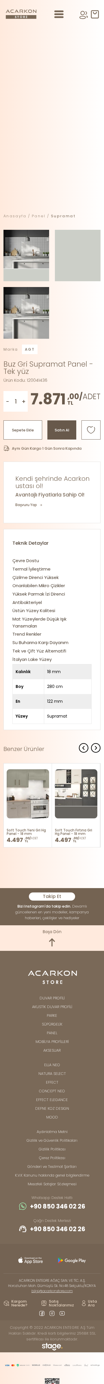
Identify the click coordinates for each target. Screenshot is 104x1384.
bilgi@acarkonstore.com (52, 1290)
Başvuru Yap (26, 504)
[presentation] (83, 748)
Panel (39, 216)
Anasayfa (15, 216)
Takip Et (52, 896)
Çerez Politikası (52, 1158)
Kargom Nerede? (19, 1303)
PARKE (52, 1015)
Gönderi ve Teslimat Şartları (52, 1166)
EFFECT (52, 1082)
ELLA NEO (52, 1065)
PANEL (52, 1033)
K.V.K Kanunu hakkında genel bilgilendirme (52, 1175)
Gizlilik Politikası (52, 1149)
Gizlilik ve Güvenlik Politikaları (52, 1140)
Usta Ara (92, 1303)
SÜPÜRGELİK (52, 1024)
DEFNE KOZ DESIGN (52, 1108)
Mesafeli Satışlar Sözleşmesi (52, 1184)
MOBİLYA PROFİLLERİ (52, 1041)
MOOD (52, 1117)
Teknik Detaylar (30, 543)
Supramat (63, 216)
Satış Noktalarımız (61, 1303)
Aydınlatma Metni (52, 1131)
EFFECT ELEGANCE (52, 1099)
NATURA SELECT (52, 1073)
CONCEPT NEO (52, 1091)
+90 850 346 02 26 (57, 1206)
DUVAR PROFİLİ (52, 998)
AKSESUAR (52, 1050)
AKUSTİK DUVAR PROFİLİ (52, 1007)
